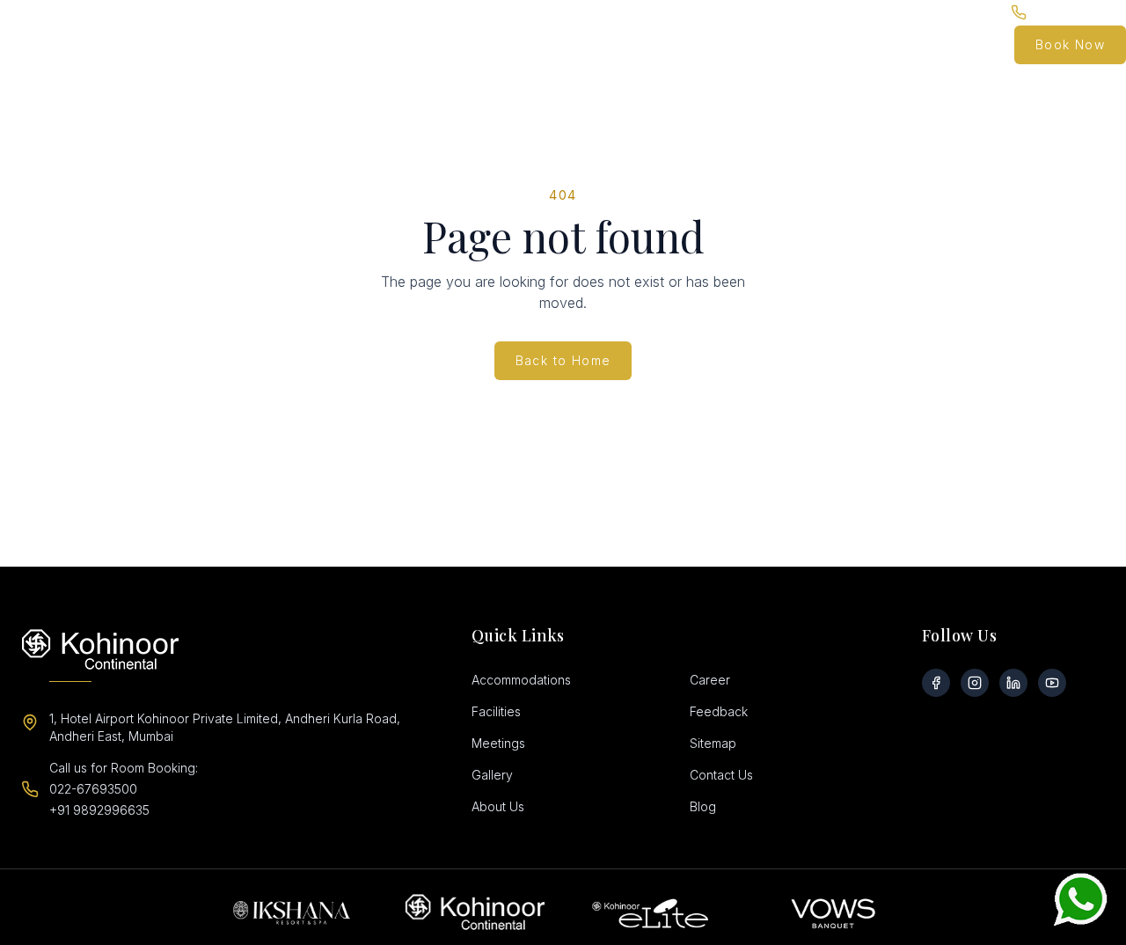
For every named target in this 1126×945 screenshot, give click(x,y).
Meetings (498, 743)
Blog (918, 44)
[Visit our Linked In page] (1013, 683)
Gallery (864, 44)
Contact (972, 44)
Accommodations (521, 679)
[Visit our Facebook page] (936, 683)
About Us (498, 806)
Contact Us (721, 774)
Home (306, 44)
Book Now (1070, 44)
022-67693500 (93, 788)
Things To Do (784, 44)
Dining (475, 44)
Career (710, 679)
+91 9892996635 (99, 809)
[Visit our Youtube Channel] (1052, 683)
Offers (622, 44)
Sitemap (713, 743)
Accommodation (391, 44)
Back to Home (563, 360)
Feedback (719, 711)
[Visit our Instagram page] (975, 683)
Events (549, 44)
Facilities (685, 44)
